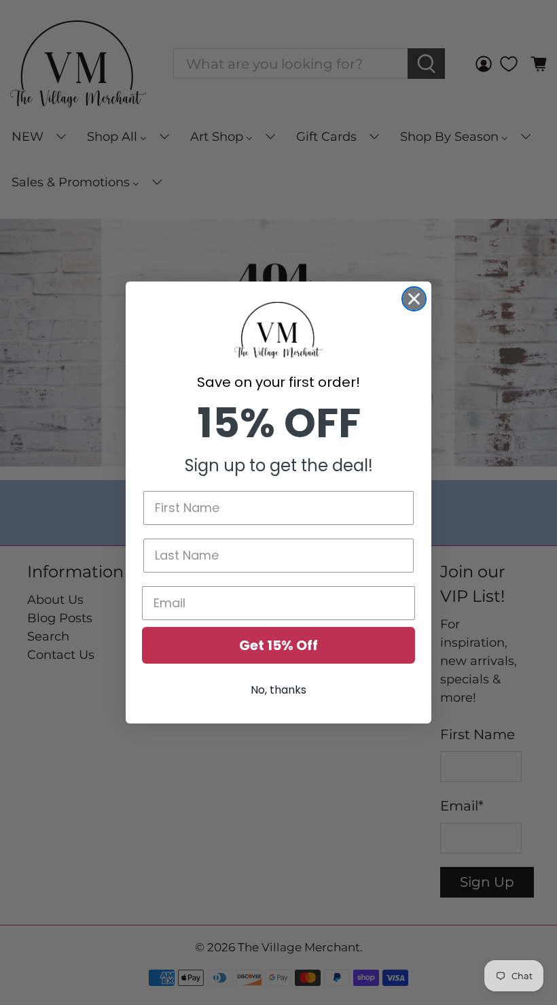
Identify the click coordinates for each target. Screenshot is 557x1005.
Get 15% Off (278, 645)
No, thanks (278, 690)
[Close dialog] (414, 299)
